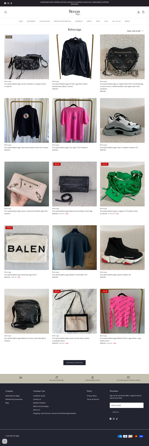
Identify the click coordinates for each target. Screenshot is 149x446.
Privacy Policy (92, 396)
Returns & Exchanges (41, 406)
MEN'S (89, 21)
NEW (21, 21)
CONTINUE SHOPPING (74, 363)
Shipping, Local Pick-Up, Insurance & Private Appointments (54, 413)
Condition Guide (39, 396)
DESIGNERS (31, 21)
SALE (106, 21)
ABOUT (127, 21)
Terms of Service (93, 399)
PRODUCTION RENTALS (62, 21)
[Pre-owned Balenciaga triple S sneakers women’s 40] (122, 120)
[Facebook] (5, 3)
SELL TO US (116, 21)
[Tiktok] (11, 3)
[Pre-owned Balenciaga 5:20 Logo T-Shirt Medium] (74, 120)
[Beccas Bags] (74, 12)
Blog (7, 403)
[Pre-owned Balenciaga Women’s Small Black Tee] (74, 247)
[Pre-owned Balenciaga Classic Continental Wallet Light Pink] (26, 184)
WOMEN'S (79, 21)
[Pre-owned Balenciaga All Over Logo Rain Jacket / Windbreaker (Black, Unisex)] (74, 56)
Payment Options (39, 403)
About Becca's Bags (12, 396)
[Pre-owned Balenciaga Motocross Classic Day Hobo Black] (26, 311)
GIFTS (98, 21)
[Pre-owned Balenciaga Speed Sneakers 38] (122, 247)
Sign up (116, 412)
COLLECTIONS (45, 21)
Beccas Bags (14, 436)
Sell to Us (36, 410)
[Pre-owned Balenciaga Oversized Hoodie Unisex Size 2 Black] (26, 120)
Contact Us (37, 399)
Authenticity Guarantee (13, 399)
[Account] (138, 12)
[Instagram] (8, 3)
